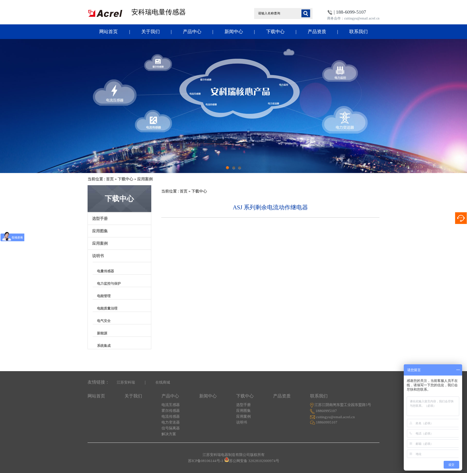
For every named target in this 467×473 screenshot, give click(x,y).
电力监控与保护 (109, 283)
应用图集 (100, 231)
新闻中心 (234, 31)
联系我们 (358, 31)
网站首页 (108, 31)
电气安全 (104, 321)
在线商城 (162, 382)
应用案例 (145, 179)
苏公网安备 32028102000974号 (254, 461)
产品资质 (317, 31)
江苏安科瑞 (126, 382)
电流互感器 (171, 405)
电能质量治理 (107, 308)
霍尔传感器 (171, 411)
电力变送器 (171, 422)
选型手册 (100, 218)
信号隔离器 (171, 428)
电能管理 (104, 296)
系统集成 (104, 346)
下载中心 (275, 31)
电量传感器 (105, 271)
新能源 (102, 333)
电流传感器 (171, 416)
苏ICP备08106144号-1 (205, 461)
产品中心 (192, 31)
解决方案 (169, 434)
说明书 (98, 256)
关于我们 (150, 31)
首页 (110, 179)
